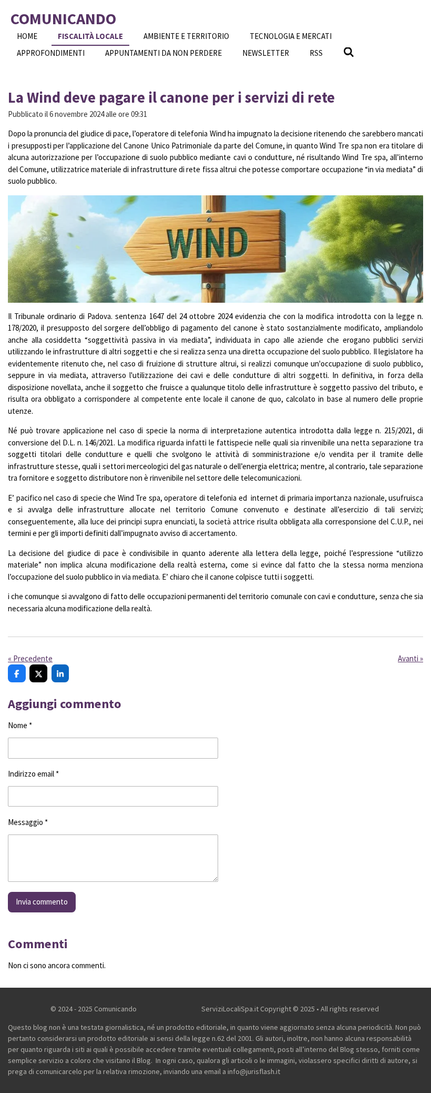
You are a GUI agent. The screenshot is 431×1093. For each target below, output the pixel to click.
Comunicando (63, 18)
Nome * (20, 725)
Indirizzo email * (33, 774)
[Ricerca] (349, 52)
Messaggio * (28, 822)
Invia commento (42, 902)
